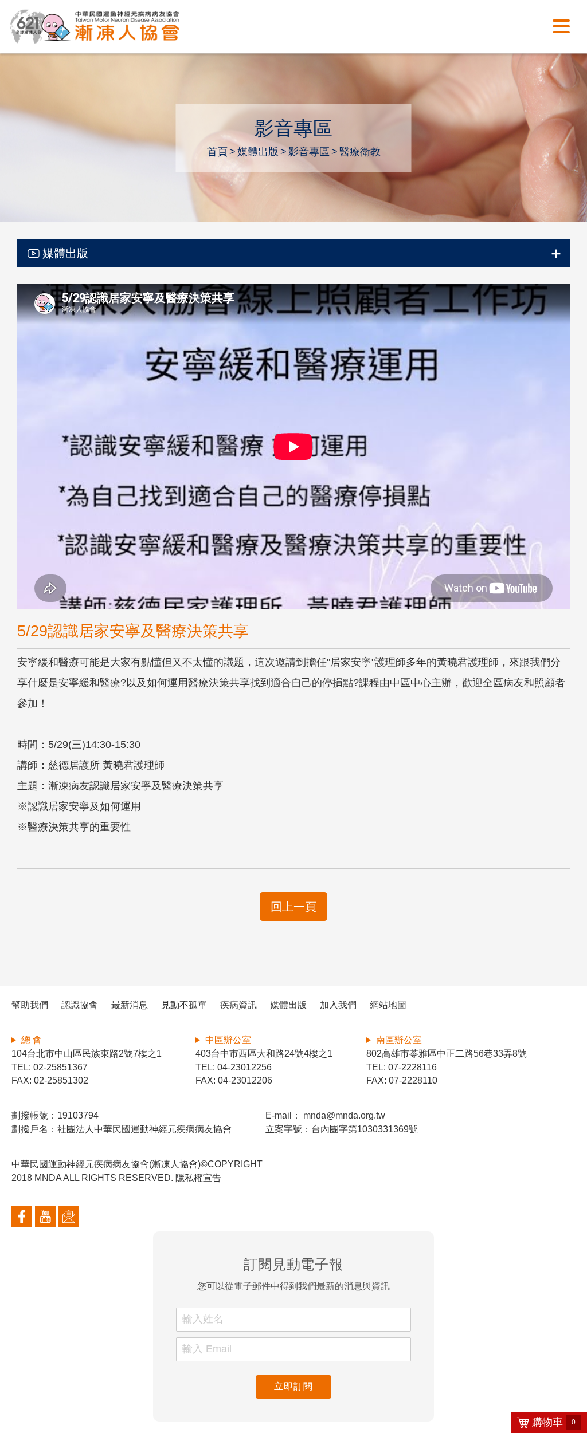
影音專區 (309, 152)
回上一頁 (293, 906)
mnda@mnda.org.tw (343, 1115)
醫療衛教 (360, 152)
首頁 (217, 152)
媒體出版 (258, 152)
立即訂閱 (293, 1386)
